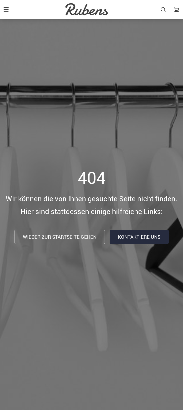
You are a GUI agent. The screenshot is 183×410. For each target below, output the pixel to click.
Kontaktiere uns (139, 237)
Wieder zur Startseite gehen (60, 237)
